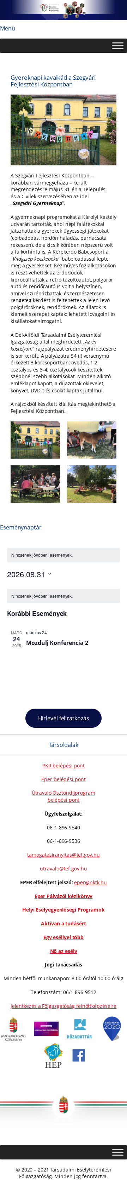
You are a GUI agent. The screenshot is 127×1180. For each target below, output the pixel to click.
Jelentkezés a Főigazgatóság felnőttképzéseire (64, 1006)
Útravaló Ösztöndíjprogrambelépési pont (63, 796)
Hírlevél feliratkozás (63, 718)
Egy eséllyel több (63, 937)
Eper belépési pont (63, 779)
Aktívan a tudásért (63, 923)
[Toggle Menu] (117, 45)
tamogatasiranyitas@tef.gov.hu (63, 854)
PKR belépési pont (63, 765)
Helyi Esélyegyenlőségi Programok (63, 909)
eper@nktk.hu (90, 882)
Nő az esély (63, 951)
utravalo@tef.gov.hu (63, 868)
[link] (13, 1039)
